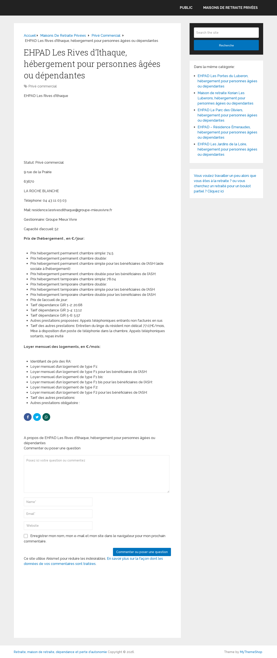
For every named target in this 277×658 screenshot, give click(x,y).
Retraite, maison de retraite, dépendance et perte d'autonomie (60, 652)
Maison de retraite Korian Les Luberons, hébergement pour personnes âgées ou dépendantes (225, 98)
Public (186, 8)
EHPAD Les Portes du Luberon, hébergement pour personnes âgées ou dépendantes (227, 81)
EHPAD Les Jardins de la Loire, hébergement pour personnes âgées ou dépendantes (227, 149)
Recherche (226, 45)
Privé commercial (42, 86)
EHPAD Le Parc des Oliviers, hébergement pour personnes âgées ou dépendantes (227, 115)
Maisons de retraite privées (230, 8)
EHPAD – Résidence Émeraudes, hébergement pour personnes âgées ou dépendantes (227, 132)
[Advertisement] (56, 130)
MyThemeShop (251, 652)
